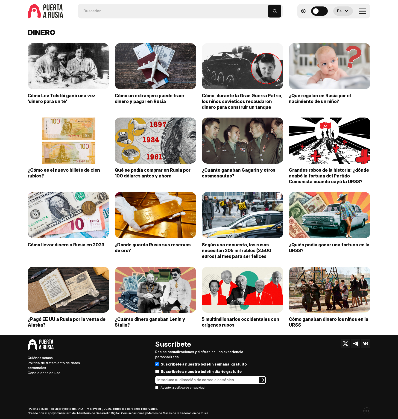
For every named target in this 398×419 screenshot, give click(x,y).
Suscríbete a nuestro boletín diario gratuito (201, 371)
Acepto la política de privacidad (183, 387)
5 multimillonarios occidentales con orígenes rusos (240, 322)
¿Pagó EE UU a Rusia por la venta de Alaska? (66, 322)
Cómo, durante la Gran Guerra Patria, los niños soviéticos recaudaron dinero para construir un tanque (242, 101)
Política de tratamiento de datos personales (54, 365)
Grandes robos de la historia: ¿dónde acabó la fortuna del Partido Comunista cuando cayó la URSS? (329, 175)
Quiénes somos (40, 358)
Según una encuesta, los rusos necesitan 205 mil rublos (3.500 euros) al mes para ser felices (236, 250)
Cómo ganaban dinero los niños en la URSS (328, 322)
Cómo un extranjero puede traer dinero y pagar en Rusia (149, 98)
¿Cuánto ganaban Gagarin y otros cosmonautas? (238, 173)
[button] (264, 9)
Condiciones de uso (44, 373)
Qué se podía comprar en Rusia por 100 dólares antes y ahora (152, 173)
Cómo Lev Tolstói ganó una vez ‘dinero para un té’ (61, 98)
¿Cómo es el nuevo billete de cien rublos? (64, 173)
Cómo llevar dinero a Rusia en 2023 (66, 245)
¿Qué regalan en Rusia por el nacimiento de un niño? (320, 98)
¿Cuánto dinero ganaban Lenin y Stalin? (150, 322)
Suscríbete (173, 344)
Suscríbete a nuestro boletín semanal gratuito (204, 364)
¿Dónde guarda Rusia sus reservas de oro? (153, 247)
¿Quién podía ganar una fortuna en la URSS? (329, 247)
